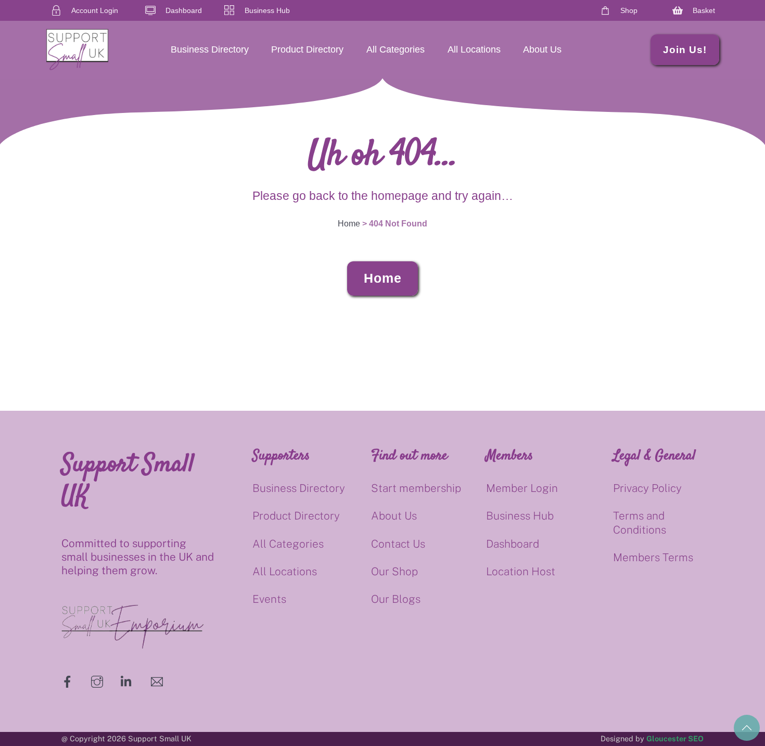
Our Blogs (395, 598)
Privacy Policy (647, 488)
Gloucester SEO (675, 738)
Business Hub (520, 515)
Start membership (416, 488)
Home (383, 278)
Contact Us (398, 543)
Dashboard (512, 543)
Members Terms (653, 557)
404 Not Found (398, 223)
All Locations (474, 49)
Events (269, 598)
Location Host (520, 571)
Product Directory (307, 49)
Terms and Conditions (639, 522)
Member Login (522, 488)
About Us (542, 49)
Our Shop (394, 571)
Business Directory (210, 49)
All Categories (395, 49)
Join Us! (685, 49)
